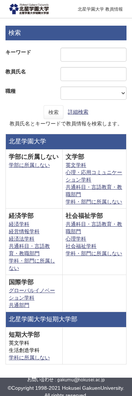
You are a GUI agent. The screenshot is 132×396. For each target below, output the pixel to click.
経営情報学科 (24, 231)
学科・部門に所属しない (94, 202)
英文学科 (76, 165)
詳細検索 (78, 112)
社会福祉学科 (81, 246)
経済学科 (19, 224)
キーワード (18, 52)
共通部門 (19, 305)
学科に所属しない (29, 357)
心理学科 (76, 239)
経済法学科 (21, 239)
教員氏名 (16, 71)
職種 (11, 91)
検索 (53, 112)
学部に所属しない (29, 165)
